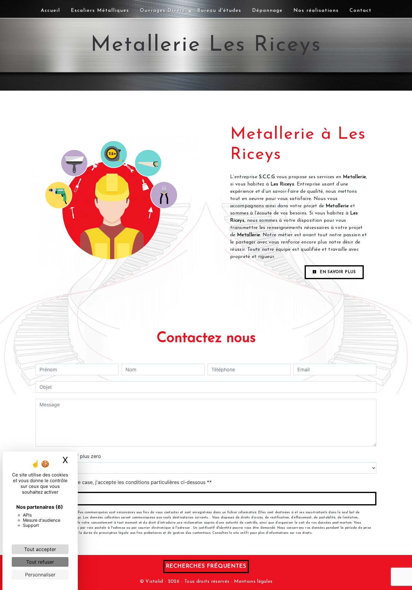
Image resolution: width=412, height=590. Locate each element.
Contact (361, 10)
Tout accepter (40, 549)
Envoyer (206, 499)
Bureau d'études (219, 10)
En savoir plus (337, 272)
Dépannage (267, 10)
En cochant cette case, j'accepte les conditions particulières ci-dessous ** (127, 482)
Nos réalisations (316, 10)
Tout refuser (40, 562)
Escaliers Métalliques (100, 10)
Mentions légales (252, 581)
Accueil (50, 10)
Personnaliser (40, 575)
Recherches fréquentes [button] (206, 566)
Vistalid (154, 581)
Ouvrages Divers (162, 10)
